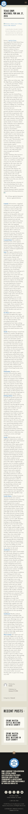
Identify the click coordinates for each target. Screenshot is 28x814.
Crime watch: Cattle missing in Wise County (13, 723)
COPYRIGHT (8, 808)
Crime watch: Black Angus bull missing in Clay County (13, 736)
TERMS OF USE (14, 810)
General (12, 698)
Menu (25, 2)
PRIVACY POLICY (18, 808)
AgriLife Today (12, 40)
